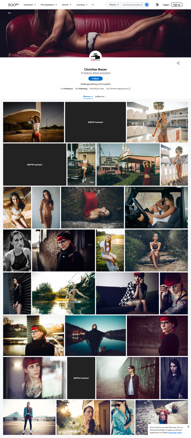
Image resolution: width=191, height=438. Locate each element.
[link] (33, 122)
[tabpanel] (95, 268)
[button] (147, 5)
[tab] (88, 96)
